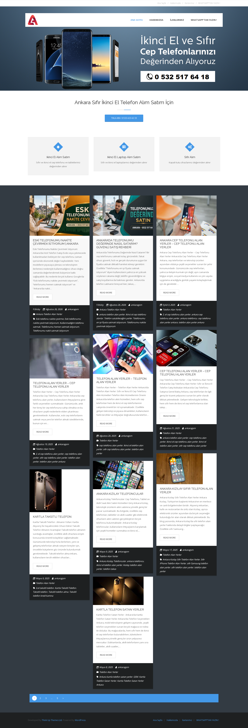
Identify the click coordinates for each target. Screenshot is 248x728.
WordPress (80, 720)
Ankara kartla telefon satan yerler (115, 676)
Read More (42, 296)
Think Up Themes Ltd (52, 720)
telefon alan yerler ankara (191, 322)
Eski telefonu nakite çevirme (50, 318)
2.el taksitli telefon (45, 587)
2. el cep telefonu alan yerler (176, 314)
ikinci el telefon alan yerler (109, 565)
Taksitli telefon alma (58, 591)
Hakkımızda (175, 3)
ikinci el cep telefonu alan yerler (182, 441)
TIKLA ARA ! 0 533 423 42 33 (124, 118)
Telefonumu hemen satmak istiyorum (60, 326)
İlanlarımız (189, 3)
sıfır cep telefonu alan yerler (192, 445)
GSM (135, 676)
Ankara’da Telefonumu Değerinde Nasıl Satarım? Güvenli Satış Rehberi (117, 244)
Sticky (37, 309)
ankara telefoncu (188, 318)
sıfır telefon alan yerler (182, 567)
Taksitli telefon (40, 591)
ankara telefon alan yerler (112, 314)
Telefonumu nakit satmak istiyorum (51, 330)
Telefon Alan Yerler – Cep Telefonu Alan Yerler (54, 384)
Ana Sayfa (161, 3)
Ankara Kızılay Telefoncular (119, 493)
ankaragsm (73, 309)
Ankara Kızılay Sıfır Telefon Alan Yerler (181, 559)
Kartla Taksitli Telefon (52, 516)
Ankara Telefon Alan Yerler (49, 314)
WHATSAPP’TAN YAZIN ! (209, 3)
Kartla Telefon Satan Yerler (120, 609)
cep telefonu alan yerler (111, 445)
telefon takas (109, 568)
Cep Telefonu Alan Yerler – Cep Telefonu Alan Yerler (185, 372)
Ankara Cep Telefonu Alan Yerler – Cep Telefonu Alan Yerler (182, 244)
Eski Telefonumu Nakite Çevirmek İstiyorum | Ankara (55, 242)
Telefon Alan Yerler (172, 309)
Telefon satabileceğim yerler (118, 318)
